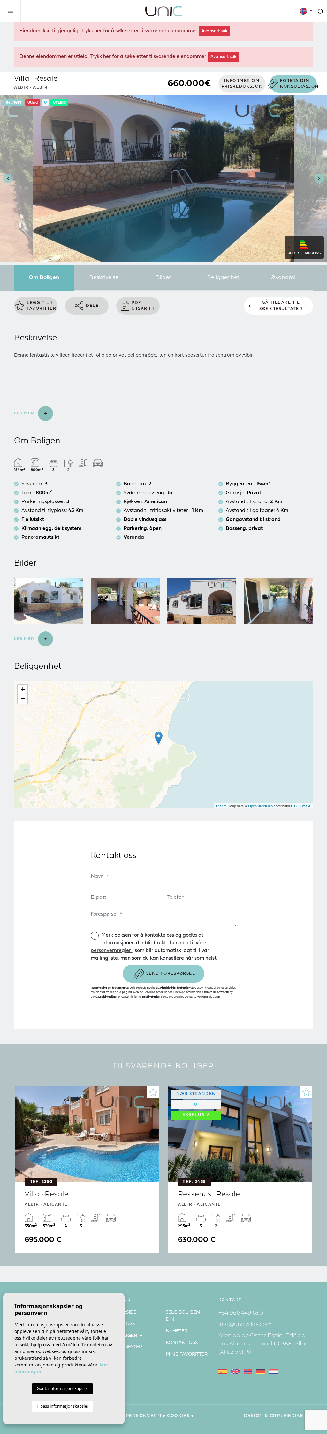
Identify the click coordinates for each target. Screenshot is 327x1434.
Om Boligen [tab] (44, 278)
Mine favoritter (187, 1354)
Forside (126, 1312)
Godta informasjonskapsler (62, 1388)
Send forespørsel (170, 973)
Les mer (25, 413)
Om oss (125, 1324)
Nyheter (176, 1331)
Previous (6, 178)
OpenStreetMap (260, 805)
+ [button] (23, 689)
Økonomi (282, 278)
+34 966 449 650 (240, 1313)
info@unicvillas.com (245, 1325)
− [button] (23, 699)
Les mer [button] (25, 639)
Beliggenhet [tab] (223, 278)
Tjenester (129, 1347)
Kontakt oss (182, 1342)
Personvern (143, 1416)
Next (320, 178)
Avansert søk (214, 31)
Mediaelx (297, 1416)
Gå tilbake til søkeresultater (280, 305)
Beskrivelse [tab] (103, 278)
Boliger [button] (127, 1335)
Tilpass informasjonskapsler (62, 1406)
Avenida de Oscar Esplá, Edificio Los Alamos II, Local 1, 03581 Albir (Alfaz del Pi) (262, 1344)
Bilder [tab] (163, 278)
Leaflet (221, 805)
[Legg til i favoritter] (153, 1092)
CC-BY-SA (302, 805)
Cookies (178, 1416)
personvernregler (111, 950)
